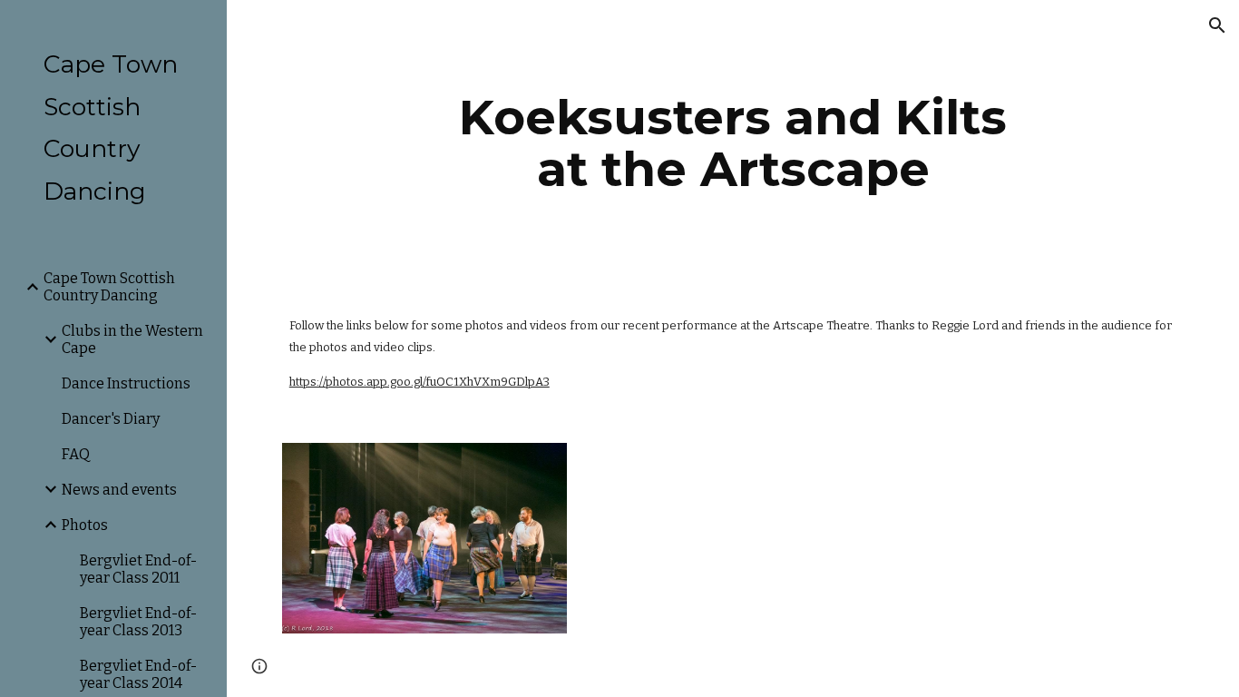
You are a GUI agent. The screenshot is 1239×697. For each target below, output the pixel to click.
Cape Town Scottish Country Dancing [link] (109, 287)
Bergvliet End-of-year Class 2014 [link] (138, 674)
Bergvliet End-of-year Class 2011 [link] (138, 569)
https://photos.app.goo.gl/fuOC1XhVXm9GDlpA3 (419, 381)
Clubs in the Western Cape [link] (132, 339)
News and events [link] (119, 489)
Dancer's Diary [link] (111, 418)
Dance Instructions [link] (126, 383)
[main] (733, 143)
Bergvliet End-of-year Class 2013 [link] (138, 621)
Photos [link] (85, 525)
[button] (1217, 25)
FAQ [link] (76, 454)
